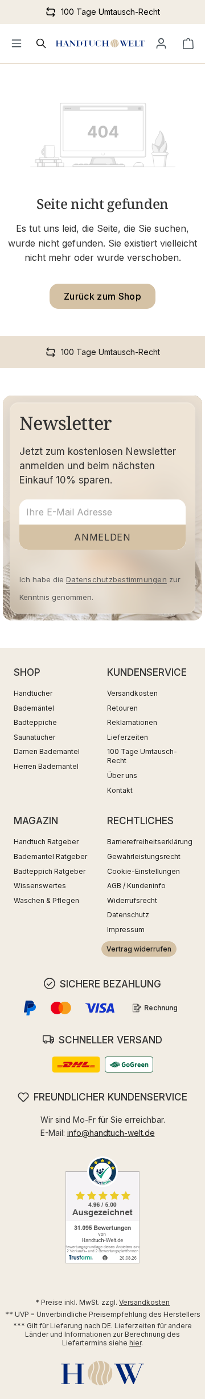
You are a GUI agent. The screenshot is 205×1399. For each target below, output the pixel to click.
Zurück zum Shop (102, 296)
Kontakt (120, 790)
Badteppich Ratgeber (49, 871)
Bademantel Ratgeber (50, 856)
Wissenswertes (40, 885)
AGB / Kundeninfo (136, 885)
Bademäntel (34, 708)
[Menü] (16, 43)
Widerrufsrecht (132, 900)
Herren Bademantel (46, 766)
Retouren (122, 708)
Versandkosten (132, 693)
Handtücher (33, 693)
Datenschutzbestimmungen (116, 579)
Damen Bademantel (47, 751)
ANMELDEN (102, 537)
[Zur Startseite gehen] (100, 43)
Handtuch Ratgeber (46, 841)
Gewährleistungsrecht (144, 856)
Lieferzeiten (127, 737)
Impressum (126, 929)
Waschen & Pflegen (46, 900)
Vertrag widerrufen (138, 949)
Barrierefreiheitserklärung (149, 841)
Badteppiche (35, 722)
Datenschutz (128, 914)
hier (135, 1342)
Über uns (122, 775)
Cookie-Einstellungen (143, 871)
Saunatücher (34, 737)
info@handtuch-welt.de (111, 1133)
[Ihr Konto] (161, 43)
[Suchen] (41, 43)
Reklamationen (132, 722)
